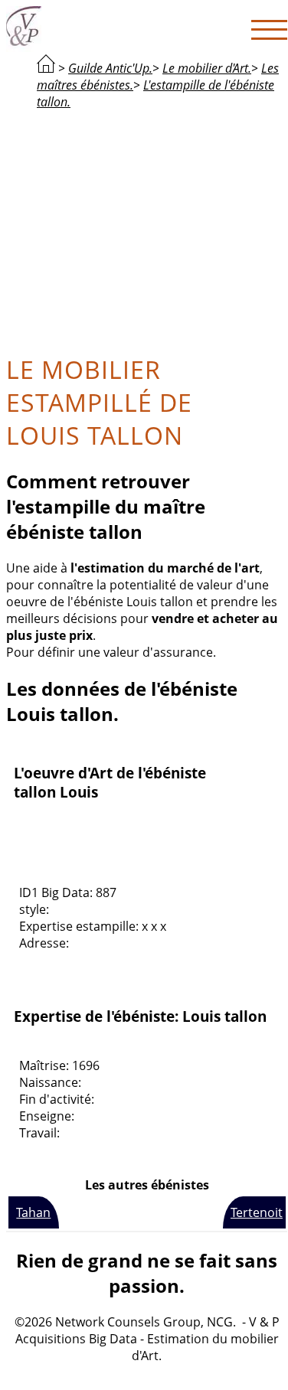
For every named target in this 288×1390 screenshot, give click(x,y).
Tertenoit (257, 1212)
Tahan (33, 1212)
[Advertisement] (147, 229)
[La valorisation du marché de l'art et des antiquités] (46, 68)
